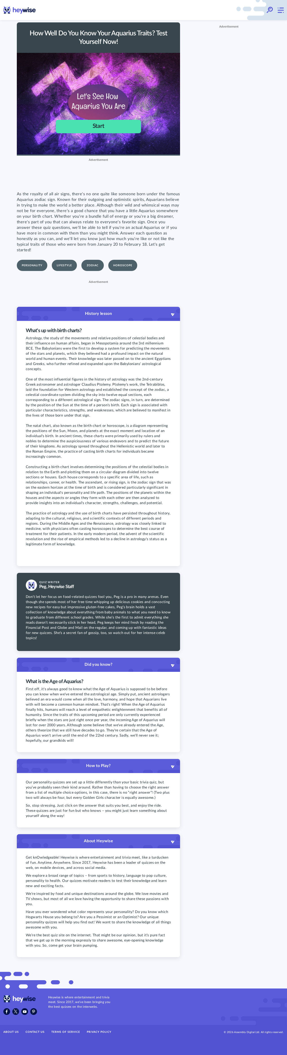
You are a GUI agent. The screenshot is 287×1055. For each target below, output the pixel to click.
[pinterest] (33, 1011)
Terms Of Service (65, 1032)
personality (32, 265)
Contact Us (35, 1032)
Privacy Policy (99, 1032)
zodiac (92, 265)
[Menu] (280, 10)
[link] (19, 10)
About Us (11, 1032)
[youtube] (24, 1011)
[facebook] (6, 1011)
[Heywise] (19, 1001)
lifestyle (64, 265)
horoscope (122, 265)
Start (98, 126)
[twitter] (15, 1011)
